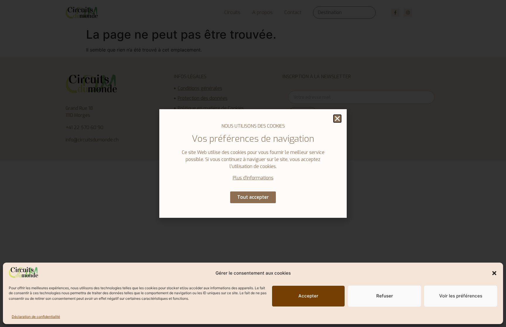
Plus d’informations (253, 178)
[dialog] (253, 163)
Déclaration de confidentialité (36, 316)
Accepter (308, 296)
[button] (494, 273)
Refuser (384, 296)
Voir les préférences (460, 296)
